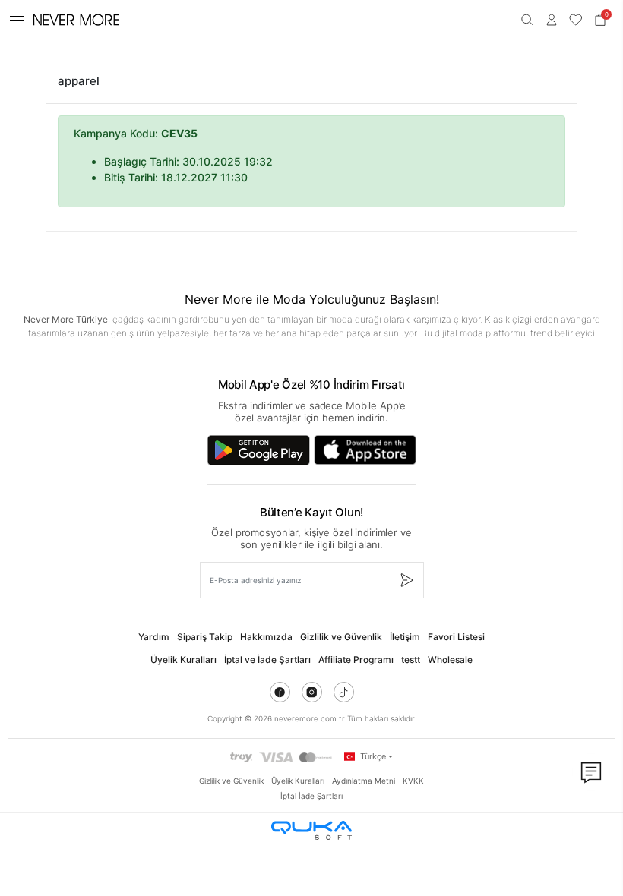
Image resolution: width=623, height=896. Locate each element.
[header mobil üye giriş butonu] (551, 20)
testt (410, 659)
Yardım (153, 636)
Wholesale (450, 659)
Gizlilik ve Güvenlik (341, 636)
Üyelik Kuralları (183, 659)
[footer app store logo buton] (365, 450)
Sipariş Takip (204, 636)
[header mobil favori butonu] (576, 20)
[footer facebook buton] (280, 692)
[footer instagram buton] (312, 692)
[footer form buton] (406, 580)
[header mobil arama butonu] (527, 20)
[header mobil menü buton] (17, 20)
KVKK (413, 780)
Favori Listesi (456, 636)
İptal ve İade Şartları (267, 659)
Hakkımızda (266, 636)
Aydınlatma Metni (363, 780)
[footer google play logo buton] (258, 450)
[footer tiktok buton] (344, 692)
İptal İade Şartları (311, 795)
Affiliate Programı (356, 659)
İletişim (405, 636)
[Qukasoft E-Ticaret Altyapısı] (311, 830)
